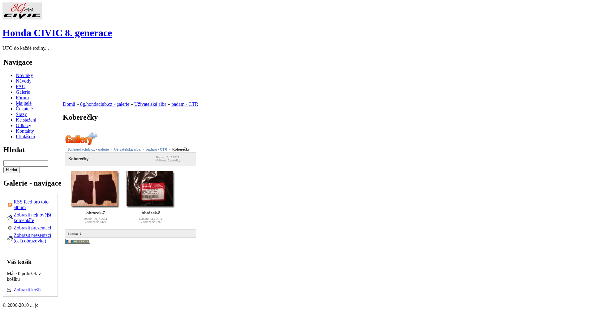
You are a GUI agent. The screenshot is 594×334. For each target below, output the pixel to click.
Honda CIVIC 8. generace (57, 32)
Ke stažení (26, 119)
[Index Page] (22, 17)
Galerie (23, 92)
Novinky (24, 75)
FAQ (21, 86)
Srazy (21, 114)
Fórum (22, 97)
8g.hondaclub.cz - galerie (104, 104)
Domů (69, 104)
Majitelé (24, 103)
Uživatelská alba (150, 104)
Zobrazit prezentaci (32, 227)
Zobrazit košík (28, 289)
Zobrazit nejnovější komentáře (32, 217)
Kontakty (25, 131)
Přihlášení (25, 136)
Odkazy (23, 125)
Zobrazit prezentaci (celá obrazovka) (32, 238)
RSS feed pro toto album (31, 204)
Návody (24, 81)
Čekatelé (24, 108)
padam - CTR (184, 104)
